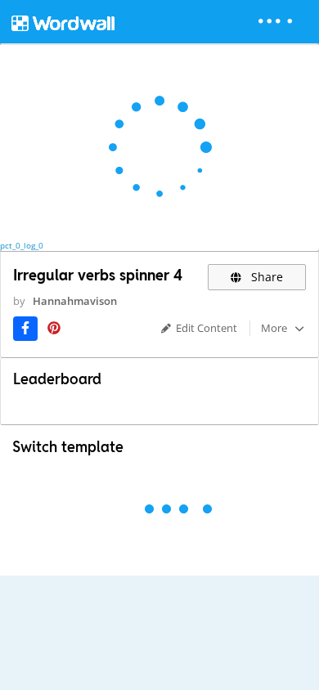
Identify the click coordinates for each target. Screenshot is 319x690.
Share (265, 277)
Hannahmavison (75, 300)
